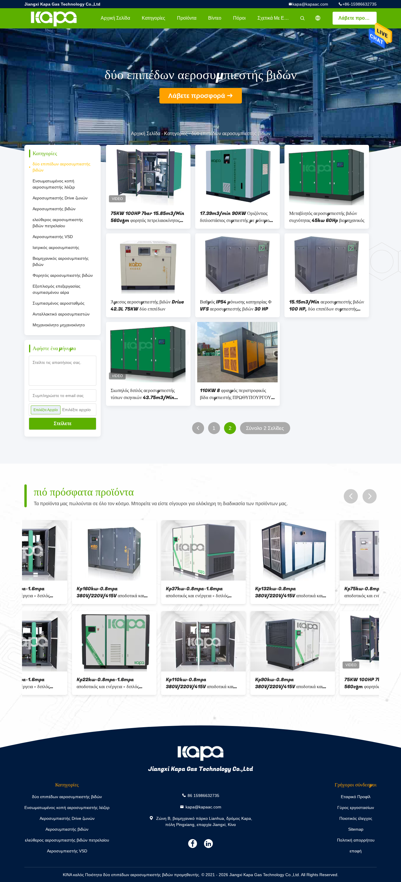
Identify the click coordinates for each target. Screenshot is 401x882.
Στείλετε (63, 423)
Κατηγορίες (153, 18)
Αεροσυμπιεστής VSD (53, 236)
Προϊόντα (186, 18)
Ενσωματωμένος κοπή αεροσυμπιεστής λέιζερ (54, 184)
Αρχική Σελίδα (115, 18)
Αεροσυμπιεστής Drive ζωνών (60, 198)
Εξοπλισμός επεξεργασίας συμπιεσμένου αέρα (56, 289)
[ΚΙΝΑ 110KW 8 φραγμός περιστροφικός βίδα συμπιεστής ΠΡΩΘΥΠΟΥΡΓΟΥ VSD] (237, 352)
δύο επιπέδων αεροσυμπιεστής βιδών (61, 167)
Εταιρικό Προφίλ (355, 796)
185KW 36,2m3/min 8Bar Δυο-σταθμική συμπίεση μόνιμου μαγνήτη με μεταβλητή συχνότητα (333, 592)
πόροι (239, 18)
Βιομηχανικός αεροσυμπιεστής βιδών (61, 261)
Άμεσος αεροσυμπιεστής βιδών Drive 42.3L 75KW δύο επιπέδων (147, 305)
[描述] (318, 18)
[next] (370, 496)
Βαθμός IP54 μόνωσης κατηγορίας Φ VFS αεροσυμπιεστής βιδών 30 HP (236, 305)
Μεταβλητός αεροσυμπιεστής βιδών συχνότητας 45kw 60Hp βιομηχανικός (326, 217)
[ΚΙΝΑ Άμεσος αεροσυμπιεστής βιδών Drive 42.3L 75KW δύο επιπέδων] (148, 263)
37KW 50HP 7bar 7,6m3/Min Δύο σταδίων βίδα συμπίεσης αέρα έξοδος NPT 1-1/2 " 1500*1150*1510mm (245, 592)
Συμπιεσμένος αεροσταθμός (59, 303)
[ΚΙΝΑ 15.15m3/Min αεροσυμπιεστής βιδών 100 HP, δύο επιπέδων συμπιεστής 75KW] (326, 263)
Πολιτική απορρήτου (356, 840)
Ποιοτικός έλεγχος (355, 818)
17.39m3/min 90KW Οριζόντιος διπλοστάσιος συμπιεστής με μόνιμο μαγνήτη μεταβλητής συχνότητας (234, 217)
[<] (198, 428)
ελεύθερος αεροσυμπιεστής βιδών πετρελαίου (58, 222)
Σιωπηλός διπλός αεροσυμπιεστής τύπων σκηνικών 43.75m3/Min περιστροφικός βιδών (143, 394)
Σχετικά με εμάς (274, 18)
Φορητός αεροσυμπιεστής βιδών (63, 275)
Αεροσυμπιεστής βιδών (54, 208)
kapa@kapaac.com (310, 4)
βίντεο (214, 18)
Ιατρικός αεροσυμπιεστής (56, 247)
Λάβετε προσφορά (357, 18)
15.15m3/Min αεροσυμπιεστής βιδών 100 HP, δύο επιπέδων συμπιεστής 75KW (326, 305)
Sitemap (355, 829)
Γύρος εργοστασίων (355, 807)
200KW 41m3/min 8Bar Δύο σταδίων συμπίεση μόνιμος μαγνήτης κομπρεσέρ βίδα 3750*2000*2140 (154, 592)
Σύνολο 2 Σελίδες (265, 428)
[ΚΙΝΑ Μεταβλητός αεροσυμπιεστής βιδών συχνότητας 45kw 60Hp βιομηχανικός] (326, 175)
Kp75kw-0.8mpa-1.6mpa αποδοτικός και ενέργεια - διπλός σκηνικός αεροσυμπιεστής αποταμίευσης (60, 592)
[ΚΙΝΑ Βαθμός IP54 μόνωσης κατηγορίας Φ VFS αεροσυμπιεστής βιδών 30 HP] (237, 263)
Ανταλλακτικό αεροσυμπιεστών (61, 314)
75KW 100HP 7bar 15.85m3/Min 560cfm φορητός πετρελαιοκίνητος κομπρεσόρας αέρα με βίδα (147, 217)
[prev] (351, 496)
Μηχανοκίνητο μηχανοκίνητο (59, 325)
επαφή (356, 851)
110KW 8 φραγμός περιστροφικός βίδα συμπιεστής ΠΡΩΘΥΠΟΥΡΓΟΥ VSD (235, 394)
